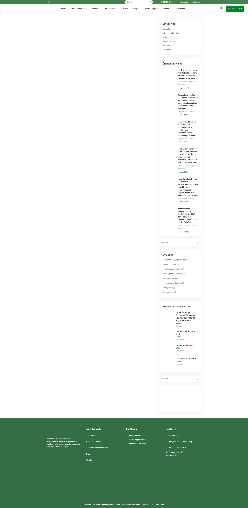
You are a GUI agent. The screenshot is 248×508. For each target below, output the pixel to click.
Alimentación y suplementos (174, 260)
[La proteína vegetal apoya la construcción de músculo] (70, 118)
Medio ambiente (124, 223)
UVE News (181, 85)
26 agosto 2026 (183, 88)
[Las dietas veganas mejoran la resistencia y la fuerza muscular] (70, 202)
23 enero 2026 (183, 232)
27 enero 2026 (183, 202)
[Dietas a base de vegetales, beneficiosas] (128, 202)
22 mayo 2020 (55, 191)
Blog (88, 454)
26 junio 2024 (55, 22)
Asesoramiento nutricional (97, 448)
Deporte (165, 37)
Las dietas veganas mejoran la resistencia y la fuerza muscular (69, 229)
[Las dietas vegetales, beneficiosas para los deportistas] (70, 34)
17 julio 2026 (182, 115)
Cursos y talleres (169, 264)
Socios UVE (91, 435)
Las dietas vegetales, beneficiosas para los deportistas (70, 61)
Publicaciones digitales (172, 283)
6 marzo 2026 (182, 172)
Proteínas (121, 139)
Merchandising (168, 278)
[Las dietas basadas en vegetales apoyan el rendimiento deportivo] (128, 34)
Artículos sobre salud (171, 33)
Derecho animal (169, 41)
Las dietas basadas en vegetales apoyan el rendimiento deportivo (126, 61)
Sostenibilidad (168, 50)
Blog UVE (181, 81)
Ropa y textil (167, 288)
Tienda (89, 460)
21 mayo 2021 (113, 106)
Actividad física (53, 55)
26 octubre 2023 (114, 22)
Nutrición (135, 223)
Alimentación (168, 29)
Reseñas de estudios (67, 55)
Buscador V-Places (94, 441)
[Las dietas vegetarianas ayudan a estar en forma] (70, 289)
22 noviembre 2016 (57, 278)
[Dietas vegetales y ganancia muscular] (128, 118)
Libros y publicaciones (171, 274)
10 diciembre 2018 (115, 191)
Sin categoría (168, 292)
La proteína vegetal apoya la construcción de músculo (66, 145)
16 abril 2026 (182, 142)
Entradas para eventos (171, 269)
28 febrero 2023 (56, 106)
